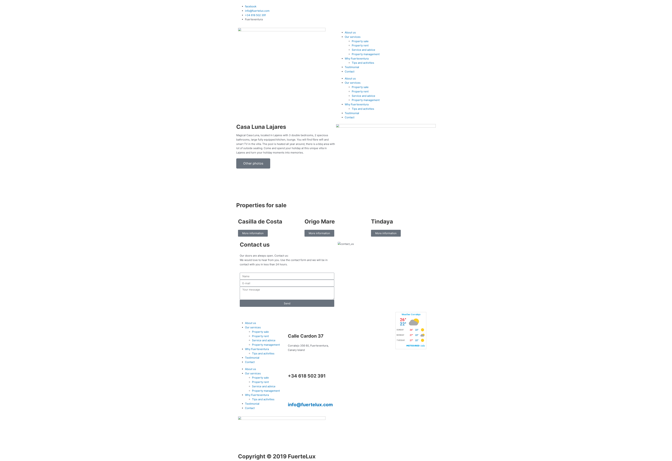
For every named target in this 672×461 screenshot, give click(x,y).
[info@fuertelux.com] (292, 391)
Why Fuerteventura (357, 58)
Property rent (360, 45)
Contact (349, 71)
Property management (366, 54)
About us (350, 32)
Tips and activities (363, 62)
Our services (352, 37)
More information (253, 233)
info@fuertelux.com (310, 404)
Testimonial (352, 67)
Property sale (360, 41)
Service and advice (363, 49)
